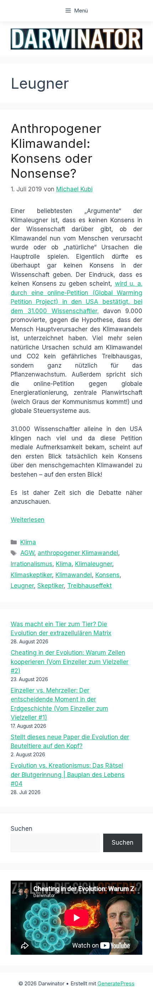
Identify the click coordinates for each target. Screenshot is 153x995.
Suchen (21, 828)
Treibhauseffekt (89, 585)
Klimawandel (74, 575)
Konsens (107, 575)
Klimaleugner (93, 564)
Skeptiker (50, 585)
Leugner (22, 585)
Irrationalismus (31, 564)
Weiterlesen (27, 519)
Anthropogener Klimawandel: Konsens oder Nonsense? (56, 151)
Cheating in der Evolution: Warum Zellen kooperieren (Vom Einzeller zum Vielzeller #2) (69, 661)
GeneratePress (115, 983)
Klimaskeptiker (31, 575)
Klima (28, 542)
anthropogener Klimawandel (78, 552)
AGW (27, 552)
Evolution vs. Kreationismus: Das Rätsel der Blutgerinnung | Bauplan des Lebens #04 (68, 774)
